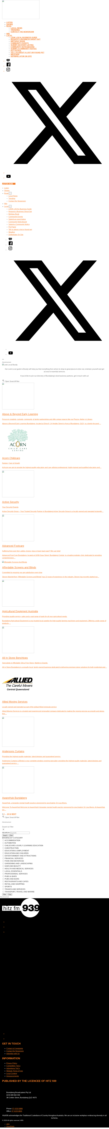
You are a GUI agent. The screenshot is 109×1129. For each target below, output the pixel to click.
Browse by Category (12, 838)
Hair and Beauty (12, 866)
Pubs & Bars (10, 876)
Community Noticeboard (22, 47)
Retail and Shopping (14, 884)
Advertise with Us (13, 1054)
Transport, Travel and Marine (19, 892)
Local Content (11, 1073)
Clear (11, 835)
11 (10, 814)
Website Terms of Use (14, 1071)
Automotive (10, 843)
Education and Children (16, 853)
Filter (4, 894)
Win (8, 34)
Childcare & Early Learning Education (23, 845)
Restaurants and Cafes (16, 881)
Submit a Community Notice (24, 49)
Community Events (20, 43)
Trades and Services (14, 889)
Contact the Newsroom (22, 32)
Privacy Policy (11, 1063)
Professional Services (16, 874)
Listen (9, 22)
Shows (9, 24)
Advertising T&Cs (13, 1068)
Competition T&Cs (13, 1066)
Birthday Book (18, 41)
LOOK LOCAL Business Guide (24, 37)
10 (8, 814)
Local (9, 35)
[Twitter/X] (56, 173)
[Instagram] (8, 71)
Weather (15, 54)
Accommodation (12, 840)
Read (8, 26)
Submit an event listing (22, 45)
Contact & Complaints (14, 1048)
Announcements (12, 1076)
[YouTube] (8, 178)
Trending (15, 30)
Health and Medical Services (18, 869)
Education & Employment (16, 851)
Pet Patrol (16, 51)
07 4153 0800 (17, 1111)
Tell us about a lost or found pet (27, 52)
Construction (11, 848)
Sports (8, 887)
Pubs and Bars (11, 879)
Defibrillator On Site (21, 56)
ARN (7, 1124)
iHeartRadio (10, 1126)
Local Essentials (13, 871)
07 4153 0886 (17, 1109)
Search (6, 833)
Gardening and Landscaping (18, 863)
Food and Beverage (14, 861)
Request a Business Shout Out (25, 39)
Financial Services (13, 858)
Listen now (7, 184)
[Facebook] (8, 66)
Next (14, 814)
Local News (16, 28)
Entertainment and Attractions (20, 856)
